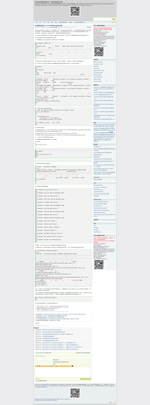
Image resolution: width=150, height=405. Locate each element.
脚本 (114, 124)
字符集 (95, 124)
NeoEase (53, 399)
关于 (40, 22)
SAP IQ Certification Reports (100, 203)
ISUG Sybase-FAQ (98, 185)
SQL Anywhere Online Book (100, 208)
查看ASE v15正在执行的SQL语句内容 (51, 329)
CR (112, 128)
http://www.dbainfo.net (53, 308)
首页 (37, 22)
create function (101, 124)
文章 (96, 227)
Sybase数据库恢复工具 (79, 22)
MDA (43, 325)
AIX (95, 126)
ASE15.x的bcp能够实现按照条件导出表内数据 (104, 148)
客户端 (95, 136)
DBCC (101, 136)
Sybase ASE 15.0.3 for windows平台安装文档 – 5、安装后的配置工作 (58, 342)
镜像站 (70, 22)
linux (105, 138)
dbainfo (38, 27)
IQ (112, 130)
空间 (102, 130)
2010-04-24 (46, 27)
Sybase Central (110, 126)
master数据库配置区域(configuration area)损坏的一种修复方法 (56, 334)
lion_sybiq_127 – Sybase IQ (100, 187)
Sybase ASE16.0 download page (101, 210)
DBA (104, 130)
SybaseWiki (96, 196)
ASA (102, 139)
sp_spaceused (97, 132)
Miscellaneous (97, 64)
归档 (48, 22)
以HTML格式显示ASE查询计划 (49, 340)
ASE (40, 325)
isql (114, 130)
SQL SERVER (97, 72)
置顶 (114, 402)
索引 (97, 126)
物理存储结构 (104, 132)
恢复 (106, 139)
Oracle (95, 68)
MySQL (95, 66)
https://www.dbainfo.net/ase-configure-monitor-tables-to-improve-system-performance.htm (64, 314)
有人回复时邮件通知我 (41, 380)
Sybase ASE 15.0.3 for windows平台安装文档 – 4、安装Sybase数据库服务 (59, 345)
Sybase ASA (96, 75)
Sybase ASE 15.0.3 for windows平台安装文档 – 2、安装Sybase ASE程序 (59, 349)
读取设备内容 (100, 138)
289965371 (98, 30)
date (99, 130)
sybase (109, 138)
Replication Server (98, 70)
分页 (98, 136)
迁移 (111, 136)
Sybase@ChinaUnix (98, 191)
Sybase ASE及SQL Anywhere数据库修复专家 (52, 332)
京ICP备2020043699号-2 (42, 387)
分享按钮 (37, 323)
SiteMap (37, 400)
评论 (96, 229)
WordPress (43, 399)
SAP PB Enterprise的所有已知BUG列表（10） (104, 119)
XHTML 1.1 (62, 399)
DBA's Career (97, 62)
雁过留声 (96, 154)
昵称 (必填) (55, 359)
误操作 (106, 128)
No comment (71, 27)
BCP (109, 128)
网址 (54, 364)
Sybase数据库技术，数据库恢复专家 (49, 2)
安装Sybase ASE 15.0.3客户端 (101, 159)
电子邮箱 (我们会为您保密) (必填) (61, 362)
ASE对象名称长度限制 (47, 336)
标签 (56, 22)
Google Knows (49, 400)
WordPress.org (97, 232)
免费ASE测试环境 (63, 22)
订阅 (44, 22)
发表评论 (89, 27)
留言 (52, 22)
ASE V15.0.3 (102, 126)
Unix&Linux (96, 81)
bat (104, 139)
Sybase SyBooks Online (99, 212)
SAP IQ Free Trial (98, 206)
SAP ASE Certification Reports (101, 201)
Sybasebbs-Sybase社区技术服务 (101, 193)
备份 (111, 124)
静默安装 (103, 134)
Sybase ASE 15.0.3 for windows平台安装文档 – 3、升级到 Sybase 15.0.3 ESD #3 (61, 347)
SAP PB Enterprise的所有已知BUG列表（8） (104, 161)
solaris (113, 134)
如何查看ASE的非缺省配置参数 (83, 352)
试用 (106, 124)
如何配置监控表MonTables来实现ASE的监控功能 (49, 318)
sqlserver (97, 140)
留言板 (55, 320)
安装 (111, 134)
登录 (95, 225)
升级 (109, 124)
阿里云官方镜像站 (98, 179)
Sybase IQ (96, 79)
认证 (112, 138)
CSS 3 (68, 399)
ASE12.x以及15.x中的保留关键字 (43, 352)
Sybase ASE (63, 27)
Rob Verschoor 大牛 (98, 189)
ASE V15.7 (106, 136)
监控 (46, 325)
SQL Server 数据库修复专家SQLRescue (103, 94)
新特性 (102, 128)
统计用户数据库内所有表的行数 (49, 338)
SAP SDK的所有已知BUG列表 (101, 152)
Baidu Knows (42, 400)
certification (109, 130)
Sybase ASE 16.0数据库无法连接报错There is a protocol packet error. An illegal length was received (104, 89)
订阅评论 (37, 378)
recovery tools (97, 128)
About (55, 400)
